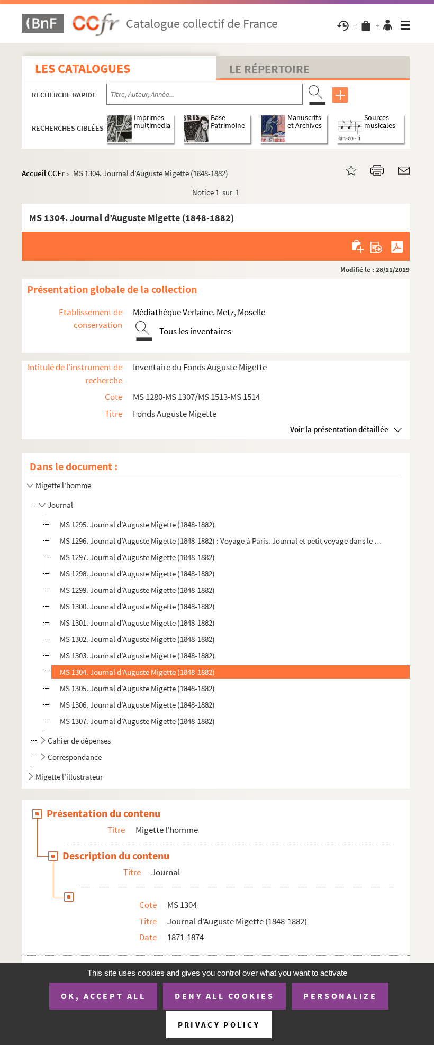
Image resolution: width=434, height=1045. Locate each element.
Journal (60, 505)
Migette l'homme (63, 485)
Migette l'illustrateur (69, 777)
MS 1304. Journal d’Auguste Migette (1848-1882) (137, 672)
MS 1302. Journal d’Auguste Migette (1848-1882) (137, 639)
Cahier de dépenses (79, 741)
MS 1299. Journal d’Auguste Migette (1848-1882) (137, 590)
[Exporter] (376, 246)
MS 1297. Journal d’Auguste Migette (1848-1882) (137, 557)
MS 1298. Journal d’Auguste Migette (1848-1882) (137, 574)
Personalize (340, 996)
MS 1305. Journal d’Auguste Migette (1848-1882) (137, 688)
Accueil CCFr (43, 173)
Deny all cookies (224, 996)
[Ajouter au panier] (358, 246)
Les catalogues (82, 68)
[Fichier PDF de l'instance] (397, 246)
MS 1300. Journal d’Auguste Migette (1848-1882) (137, 606)
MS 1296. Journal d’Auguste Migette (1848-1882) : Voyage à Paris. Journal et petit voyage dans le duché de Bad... (221, 541)
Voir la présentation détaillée (339, 429)
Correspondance (75, 757)
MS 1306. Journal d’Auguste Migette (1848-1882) (137, 705)
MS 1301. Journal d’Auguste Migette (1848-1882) (137, 623)
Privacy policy (219, 1025)
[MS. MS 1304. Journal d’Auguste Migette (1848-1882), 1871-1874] (344, 169)
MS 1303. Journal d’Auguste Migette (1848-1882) (137, 655)
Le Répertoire (269, 68)
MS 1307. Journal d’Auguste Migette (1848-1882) (137, 721)
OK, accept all (103, 996)
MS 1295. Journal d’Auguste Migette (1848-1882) (137, 524)
